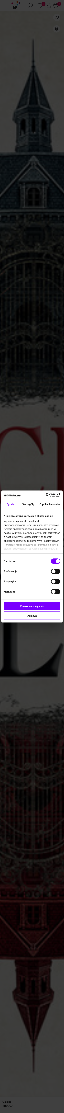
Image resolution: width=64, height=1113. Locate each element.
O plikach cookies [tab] (50, 504)
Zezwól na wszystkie (32, 606)
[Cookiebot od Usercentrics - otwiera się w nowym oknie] (46, 495)
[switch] (55, 571)
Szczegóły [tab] (28, 504)
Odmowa (32, 615)
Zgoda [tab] (10, 504)
